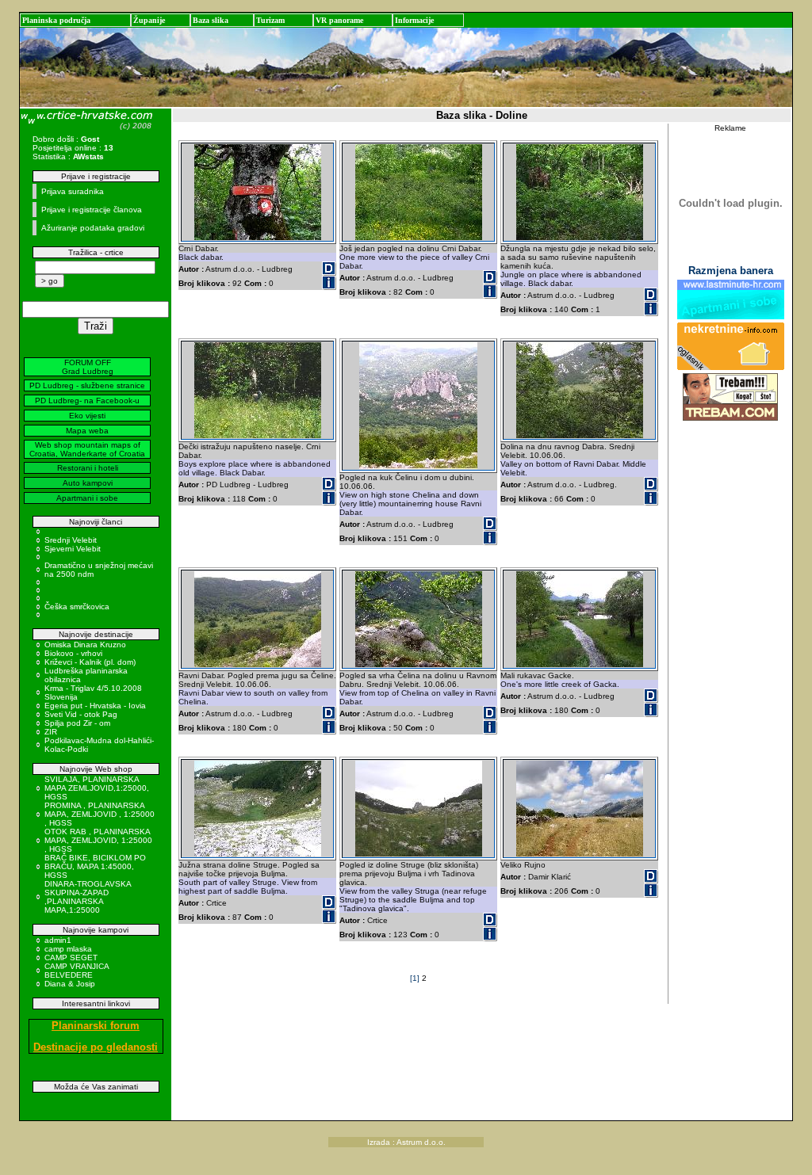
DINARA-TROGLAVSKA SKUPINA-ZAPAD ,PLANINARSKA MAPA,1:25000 (87, 896)
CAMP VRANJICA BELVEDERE (76, 970)
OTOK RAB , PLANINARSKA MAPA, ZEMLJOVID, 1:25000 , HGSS (98, 840)
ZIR (50, 731)
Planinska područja (56, 20)
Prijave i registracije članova (91, 209)
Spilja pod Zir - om (77, 723)
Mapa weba (87, 430)
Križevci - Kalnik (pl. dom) (90, 662)
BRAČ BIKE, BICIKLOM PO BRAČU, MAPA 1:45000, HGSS (95, 866)
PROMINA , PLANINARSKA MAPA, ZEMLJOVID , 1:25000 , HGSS (99, 814)
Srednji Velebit (70, 540)
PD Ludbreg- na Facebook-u (87, 400)
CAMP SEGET (71, 957)
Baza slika (210, 20)
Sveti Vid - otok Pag (80, 714)
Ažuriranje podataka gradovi (92, 227)
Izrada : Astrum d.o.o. (406, 1142)
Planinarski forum (96, 1026)
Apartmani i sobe (87, 498)
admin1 (57, 940)
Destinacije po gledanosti (95, 1047)
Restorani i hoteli (87, 468)
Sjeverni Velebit (72, 548)
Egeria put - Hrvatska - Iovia (95, 705)
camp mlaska (68, 948)
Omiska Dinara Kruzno (85, 644)
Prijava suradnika (72, 191)
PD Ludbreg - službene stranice (87, 385)
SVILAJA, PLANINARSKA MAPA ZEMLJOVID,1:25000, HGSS (96, 788)
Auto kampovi (88, 483)
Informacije (414, 20)
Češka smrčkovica (76, 606)
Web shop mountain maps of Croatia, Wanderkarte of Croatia (87, 449)
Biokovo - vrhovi (73, 653)
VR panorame (339, 20)
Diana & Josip (69, 983)
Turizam (270, 20)
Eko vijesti (87, 415)
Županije (149, 20)
